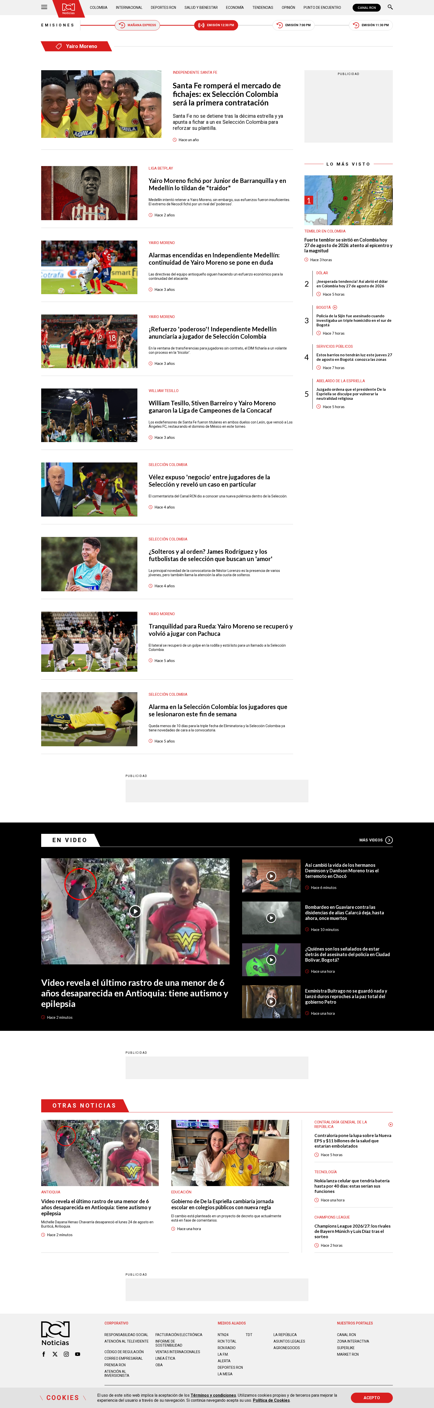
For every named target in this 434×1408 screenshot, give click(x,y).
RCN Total (227, 1341)
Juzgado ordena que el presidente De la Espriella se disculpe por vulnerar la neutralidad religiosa (351, 394)
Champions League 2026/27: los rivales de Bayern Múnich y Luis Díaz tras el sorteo (352, 1231)
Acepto (372, 1397)
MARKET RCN (348, 1354)
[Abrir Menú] (44, 7)
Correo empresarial (123, 1358)
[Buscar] (390, 8)
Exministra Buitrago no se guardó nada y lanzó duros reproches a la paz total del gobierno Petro (346, 996)
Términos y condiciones (213, 1395)
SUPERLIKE (346, 1348)
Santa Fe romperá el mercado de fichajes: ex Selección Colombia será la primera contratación (227, 94)
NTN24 (223, 1335)
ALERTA (224, 1361)
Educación (181, 1192)
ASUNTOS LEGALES (289, 1341)
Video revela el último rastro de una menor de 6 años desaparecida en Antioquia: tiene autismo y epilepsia (134, 993)
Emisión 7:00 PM (298, 25)
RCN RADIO (227, 1348)
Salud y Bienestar (201, 8)
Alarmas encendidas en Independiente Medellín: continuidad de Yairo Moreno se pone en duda (214, 258)
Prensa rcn (115, 1365)
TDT (249, 1335)
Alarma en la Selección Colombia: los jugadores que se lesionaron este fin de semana (218, 710)
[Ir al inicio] (68, 9)
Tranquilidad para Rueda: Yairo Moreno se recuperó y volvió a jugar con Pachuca (221, 629)
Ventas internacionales (177, 1352)
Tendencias (262, 8)
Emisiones (58, 25)
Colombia (98, 8)
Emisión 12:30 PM (220, 25)
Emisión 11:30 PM (375, 25)
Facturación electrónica (178, 1335)
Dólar (322, 273)
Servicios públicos (334, 346)
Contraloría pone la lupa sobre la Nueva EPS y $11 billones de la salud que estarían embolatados (352, 1141)
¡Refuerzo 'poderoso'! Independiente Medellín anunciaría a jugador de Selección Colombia (213, 332)
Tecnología (325, 1172)
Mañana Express (142, 25)
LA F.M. (223, 1354)
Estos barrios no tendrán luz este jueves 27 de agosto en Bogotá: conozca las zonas (354, 357)
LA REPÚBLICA (285, 1335)
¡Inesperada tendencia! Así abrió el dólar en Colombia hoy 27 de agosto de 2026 (352, 283)
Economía (235, 8)
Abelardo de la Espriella (340, 381)
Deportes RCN (163, 8)
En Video (70, 840)
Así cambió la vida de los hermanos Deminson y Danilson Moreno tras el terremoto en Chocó (342, 870)
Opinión (288, 8)
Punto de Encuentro (322, 8)
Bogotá (323, 307)
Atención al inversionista (116, 1374)
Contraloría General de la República (340, 1124)
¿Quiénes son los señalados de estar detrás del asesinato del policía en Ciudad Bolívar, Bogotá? (347, 954)
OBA (159, 1365)
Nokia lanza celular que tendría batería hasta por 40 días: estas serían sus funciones (352, 1186)
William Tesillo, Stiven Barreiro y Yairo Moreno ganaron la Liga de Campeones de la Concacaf (212, 406)
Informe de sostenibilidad (168, 1343)
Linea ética (165, 1358)
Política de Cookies (271, 1400)
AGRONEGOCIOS (287, 1348)
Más (371, 840)
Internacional (129, 8)
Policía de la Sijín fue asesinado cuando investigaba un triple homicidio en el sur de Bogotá (354, 320)
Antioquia (50, 1192)
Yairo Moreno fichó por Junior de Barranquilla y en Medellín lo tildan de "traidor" (217, 184)
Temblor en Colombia (325, 231)
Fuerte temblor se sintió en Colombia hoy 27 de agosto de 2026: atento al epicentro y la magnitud (348, 245)
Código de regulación (124, 1352)
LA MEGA (225, 1374)
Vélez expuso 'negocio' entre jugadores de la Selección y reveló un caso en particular (209, 480)
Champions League (332, 1217)
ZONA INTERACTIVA (353, 1341)
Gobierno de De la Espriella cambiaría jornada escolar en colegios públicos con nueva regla (222, 1204)
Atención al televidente (126, 1341)
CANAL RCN (367, 8)
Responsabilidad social (126, 1335)
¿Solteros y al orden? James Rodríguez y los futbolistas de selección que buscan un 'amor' (211, 555)
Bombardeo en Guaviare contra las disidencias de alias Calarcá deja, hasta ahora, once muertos (344, 912)
